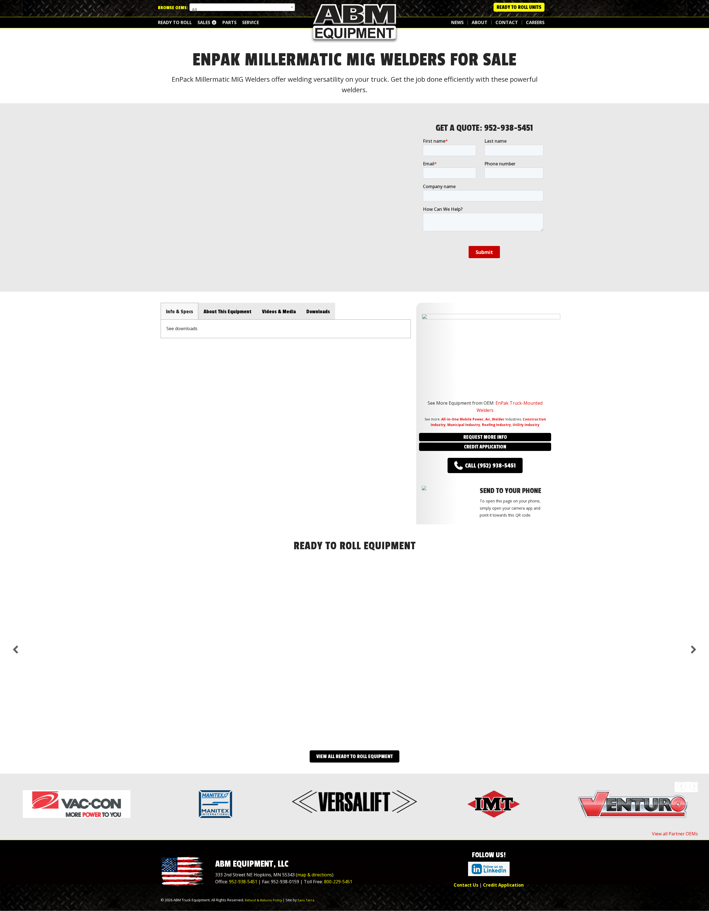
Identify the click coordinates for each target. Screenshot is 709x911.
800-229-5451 (338, 882)
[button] (485, 437)
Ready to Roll (175, 22)
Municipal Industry (463, 424)
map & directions (314, 875)
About (479, 22)
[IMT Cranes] (493, 804)
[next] (693, 649)
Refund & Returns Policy (263, 900)
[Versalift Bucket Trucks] (354, 801)
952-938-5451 (508, 128)
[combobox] (242, 7)
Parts (229, 22)
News (457, 22)
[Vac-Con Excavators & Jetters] (76, 804)
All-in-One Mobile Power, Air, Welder (473, 419)
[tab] (179, 311)
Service (250, 22)
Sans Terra (305, 900)
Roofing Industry (496, 424)
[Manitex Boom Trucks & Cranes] (215, 804)
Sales (204, 22)
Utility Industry (526, 424)
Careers (535, 22)
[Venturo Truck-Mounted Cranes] (632, 804)
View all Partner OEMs (675, 834)
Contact (506, 22)
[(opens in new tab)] (489, 868)
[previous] (15, 649)
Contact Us (466, 885)
